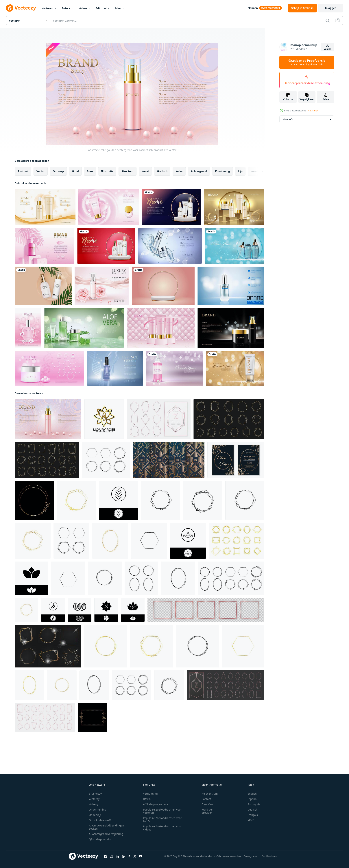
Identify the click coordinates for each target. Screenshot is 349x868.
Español (252, 799)
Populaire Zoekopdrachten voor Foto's (162, 819)
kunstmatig (222, 171)
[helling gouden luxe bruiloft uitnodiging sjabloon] (235, 460)
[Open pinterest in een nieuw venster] (123, 856)
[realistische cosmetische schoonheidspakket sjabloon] (230, 286)
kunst (145, 171)
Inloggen (330, 8)
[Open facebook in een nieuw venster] (105, 856)
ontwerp (58, 171)
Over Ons (207, 804)
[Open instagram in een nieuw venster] (111, 856)
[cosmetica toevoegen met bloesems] (45, 207)
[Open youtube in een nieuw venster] (140, 856)
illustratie (107, 171)
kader (179, 171)
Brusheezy (95, 793)
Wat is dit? (312, 110)
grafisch (162, 171)
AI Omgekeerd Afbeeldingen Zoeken (106, 827)
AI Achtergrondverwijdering (106, 834)
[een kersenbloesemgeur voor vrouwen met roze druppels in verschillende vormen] (28, 328)
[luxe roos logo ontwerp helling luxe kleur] (104, 419)
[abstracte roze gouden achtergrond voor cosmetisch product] (48, 419)
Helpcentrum (210, 793)
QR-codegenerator (100, 839)
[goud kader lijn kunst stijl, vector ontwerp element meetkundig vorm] (34, 500)
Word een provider (207, 811)
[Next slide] (259, 171)
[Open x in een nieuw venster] (134, 856)
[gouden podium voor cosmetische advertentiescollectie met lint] (234, 207)
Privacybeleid (251, 856)
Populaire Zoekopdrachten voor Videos (162, 828)
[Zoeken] (327, 20)
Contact (206, 799)
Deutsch (253, 809)
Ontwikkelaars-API (100, 820)
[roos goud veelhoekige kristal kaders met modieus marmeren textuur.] (159, 419)
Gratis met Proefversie (307, 62)
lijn (240, 171)
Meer (118, 8)
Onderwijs (95, 815)
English (252, 793)
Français (253, 815)
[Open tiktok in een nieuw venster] (129, 856)
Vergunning (150, 793)
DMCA (147, 799)
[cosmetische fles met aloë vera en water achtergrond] (84, 328)
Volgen (327, 48)
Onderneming (97, 809)
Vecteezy (94, 799)
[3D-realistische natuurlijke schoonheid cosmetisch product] (171, 207)
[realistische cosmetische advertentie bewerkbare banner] (170, 246)
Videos (83, 8)
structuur (127, 171)
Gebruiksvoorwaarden (228, 856)
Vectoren (47, 8)
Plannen (253, 8)
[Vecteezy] (21, 8)
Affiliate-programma (155, 804)
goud (75, 171)
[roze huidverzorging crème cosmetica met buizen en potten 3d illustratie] (108, 207)
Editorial (101, 8)
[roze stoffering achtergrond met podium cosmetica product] (161, 328)
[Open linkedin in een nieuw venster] (117, 856)
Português (254, 804)
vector (40, 171)
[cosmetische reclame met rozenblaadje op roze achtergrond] (102, 286)
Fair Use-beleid (269, 856)
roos (90, 171)
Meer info (287, 119)
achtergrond (199, 171)
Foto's (66, 8)
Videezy (93, 804)
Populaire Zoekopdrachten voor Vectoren (162, 811)
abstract (23, 171)
